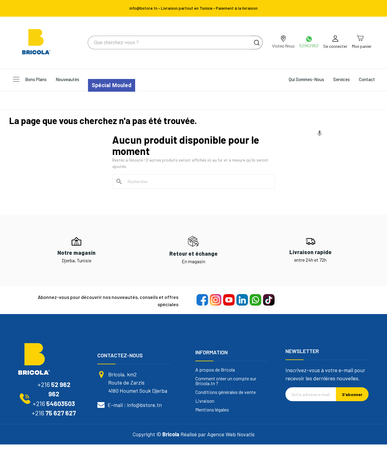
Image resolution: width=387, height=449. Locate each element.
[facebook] (202, 299)
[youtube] (228, 299)
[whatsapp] (255, 299)
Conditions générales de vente (225, 392)
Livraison (204, 400)
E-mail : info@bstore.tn (135, 404)
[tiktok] (268, 299)
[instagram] (215, 299)
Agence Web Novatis (231, 434)
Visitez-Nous (283, 45)
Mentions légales (212, 409)
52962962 (309, 45)
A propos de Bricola (215, 369)
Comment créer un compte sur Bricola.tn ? (225, 381)
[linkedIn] (241, 299)
